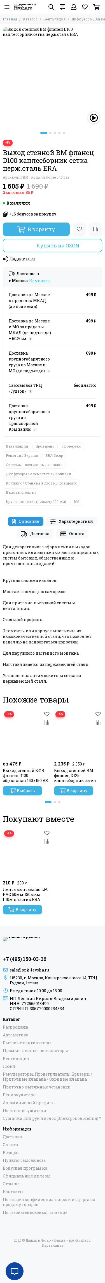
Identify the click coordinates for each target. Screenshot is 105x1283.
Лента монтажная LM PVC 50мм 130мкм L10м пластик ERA (25, 894)
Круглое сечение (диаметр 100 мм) (36, 501)
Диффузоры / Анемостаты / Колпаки (38, 474)
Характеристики (76, 521)
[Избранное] (79, 229)
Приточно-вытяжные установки (37, 1087)
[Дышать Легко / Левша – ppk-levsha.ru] (25, 7)
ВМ (76, 501)
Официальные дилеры (27, 1176)
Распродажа (15, 1027)
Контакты (13, 1191)
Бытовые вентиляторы (27, 1042)
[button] (43, 133)
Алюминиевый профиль (29, 1102)
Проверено (45, 446)
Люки (9, 1066)
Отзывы (11, 1183)
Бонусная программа (25, 1168)
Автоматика (15, 1035)
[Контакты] (62, 7)
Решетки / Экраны (22, 455)
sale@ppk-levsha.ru (29, 970)
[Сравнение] (95, 229)
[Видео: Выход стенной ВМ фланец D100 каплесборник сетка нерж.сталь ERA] (93, 117)
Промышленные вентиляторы (35, 1050)
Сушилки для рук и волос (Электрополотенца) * (52, 1118)
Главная (10, 19)
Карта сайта (52, 1245)
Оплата (76, 533)
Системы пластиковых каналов (34, 464)
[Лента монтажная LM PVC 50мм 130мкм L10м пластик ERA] (27, 853)
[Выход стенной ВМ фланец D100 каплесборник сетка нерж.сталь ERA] (52, 76)
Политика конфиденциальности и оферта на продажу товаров (49, 1202)
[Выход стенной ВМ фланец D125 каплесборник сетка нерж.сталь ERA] (78, 734)
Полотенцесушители (24, 1110)
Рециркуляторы (20, 1094)
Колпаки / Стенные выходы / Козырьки (41, 483)
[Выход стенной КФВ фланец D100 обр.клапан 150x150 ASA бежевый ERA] (27, 734)
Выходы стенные (21, 492)
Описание (29, 521)
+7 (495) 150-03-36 (24, 959)
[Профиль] (73, 7)
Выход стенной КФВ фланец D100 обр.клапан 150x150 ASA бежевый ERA (27, 775)
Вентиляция (54, 19)
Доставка (39, 533)
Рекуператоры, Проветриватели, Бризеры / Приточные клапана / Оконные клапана (47, 1077)
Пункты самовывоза (24, 1160)
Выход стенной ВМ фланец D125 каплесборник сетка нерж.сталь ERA (75, 775)
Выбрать (26, 790)
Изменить (40, 281)
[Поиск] (51, 7)
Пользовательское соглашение (35, 1212)
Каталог (30, 19)
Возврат (11, 1152)
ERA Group (54, 455)
